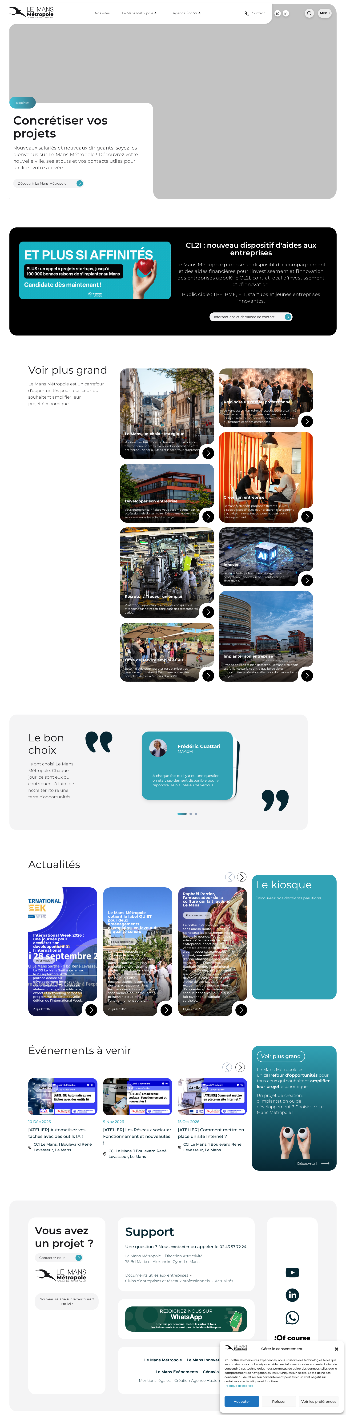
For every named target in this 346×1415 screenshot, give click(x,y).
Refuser (279, 1401)
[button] (336, 1349)
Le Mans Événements (177, 1372)
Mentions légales (155, 1380)
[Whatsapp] (277, 13)
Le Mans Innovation (206, 1360)
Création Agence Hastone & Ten (203, 1380)
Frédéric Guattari (198, 746)
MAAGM (185, 751)
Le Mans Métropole (137, 13)
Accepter (242, 1401)
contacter (180, 1247)
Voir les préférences (318, 1401)
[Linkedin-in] (286, 13)
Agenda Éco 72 (185, 13)
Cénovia (211, 1372)
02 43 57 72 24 (233, 1247)
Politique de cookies (239, 1385)
